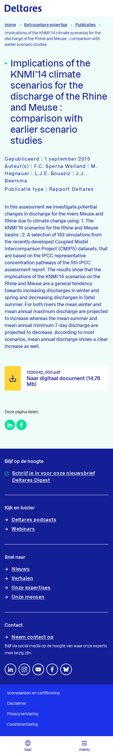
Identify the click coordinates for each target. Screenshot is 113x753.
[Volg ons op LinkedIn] (10, 669)
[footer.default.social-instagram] (24, 669)
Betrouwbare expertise (45, 25)
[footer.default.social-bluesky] (66, 669)
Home (10, 25)
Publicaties (85, 25)
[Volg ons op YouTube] (38, 669)
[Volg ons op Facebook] (52, 669)
